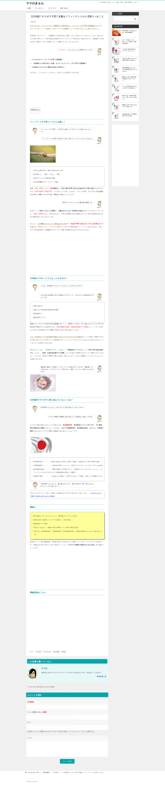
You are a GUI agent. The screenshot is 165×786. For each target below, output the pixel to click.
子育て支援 (56, 651)
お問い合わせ (64, 8)
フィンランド (47, 651)
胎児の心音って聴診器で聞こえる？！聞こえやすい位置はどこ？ (129, 97)
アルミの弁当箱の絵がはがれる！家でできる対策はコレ (129, 87)
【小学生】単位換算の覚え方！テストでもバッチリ (129, 50)
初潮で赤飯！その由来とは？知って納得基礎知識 (129, 31)
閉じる (37, 110)
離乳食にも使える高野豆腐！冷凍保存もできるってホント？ (129, 78)
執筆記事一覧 (101, 676)
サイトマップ (52, 8)
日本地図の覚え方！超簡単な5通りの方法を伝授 (129, 115)
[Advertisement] (67, 91)
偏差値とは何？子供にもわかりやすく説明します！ (129, 105)
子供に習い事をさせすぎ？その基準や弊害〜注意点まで (129, 59)
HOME (29, 8)
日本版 (63, 651)
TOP (33, 772)
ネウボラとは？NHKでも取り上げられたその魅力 (41, 687)
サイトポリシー (39, 8)
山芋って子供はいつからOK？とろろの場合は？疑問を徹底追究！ (129, 41)
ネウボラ (33, 21)
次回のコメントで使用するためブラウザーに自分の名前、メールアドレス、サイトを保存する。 (61, 731)
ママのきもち (35, 3)
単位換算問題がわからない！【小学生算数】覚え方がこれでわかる (129, 69)
